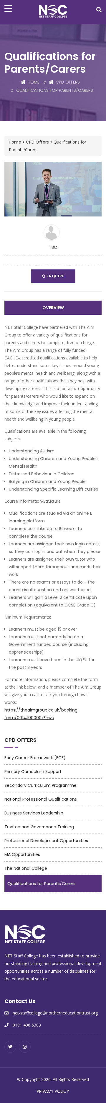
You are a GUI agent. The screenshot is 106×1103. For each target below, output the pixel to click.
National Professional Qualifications (40, 799)
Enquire (54, 276)
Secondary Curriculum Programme (40, 785)
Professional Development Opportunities (46, 841)
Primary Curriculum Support (33, 771)
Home (32, 82)
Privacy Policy (53, 1091)
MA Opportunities (22, 854)
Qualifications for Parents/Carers (41, 884)
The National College (25, 868)
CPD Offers (67, 82)
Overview (53, 308)
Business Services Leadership (33, 813)
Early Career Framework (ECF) (35, 758)
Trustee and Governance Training (39, 827)
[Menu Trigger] (8, 8)
